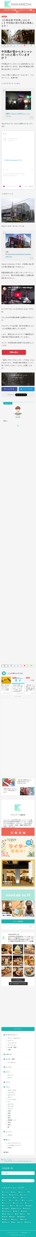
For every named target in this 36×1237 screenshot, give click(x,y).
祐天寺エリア (15, 1219)
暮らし (8, 1139)
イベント (11, 1040)
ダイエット (16, 1197)
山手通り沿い (25, 1211)
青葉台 (14, 1222)
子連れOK (16, 1211)
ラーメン (11, 1108)
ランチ (13, 1205)
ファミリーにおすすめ (28, 1200)
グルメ (8, 1087)
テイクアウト (25, 1197)
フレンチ (11, 1106)
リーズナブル (21, 1205)
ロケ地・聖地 (12, 1047)
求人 (30, 1214)
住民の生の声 (27, 1208)
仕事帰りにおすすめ (17, 1208)
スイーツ (11, 1075)
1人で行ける (6, 1192)
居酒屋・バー (12, 1120)
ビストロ (11, 1104)
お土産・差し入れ (14, 1194)
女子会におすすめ (7, 1211)
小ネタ (10, 1135)
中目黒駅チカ (30, 1205)
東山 (17, 1214)
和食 (9, 1113)
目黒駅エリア (6, 1219)
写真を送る (14, 352)
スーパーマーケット (14, 1143)
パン (9, 1101)
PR (29, 1192)
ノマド (18, 1200)
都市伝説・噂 (6, 1222)
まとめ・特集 (10, 1059)
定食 (9, 1115)
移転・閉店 (24, 1219)
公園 (9, 1049)
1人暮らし (14, 1192)
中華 (9, 1111)
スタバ (10, 1077)
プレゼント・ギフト (18, 1203)
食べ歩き (21, 1222)
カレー (10, 1097)
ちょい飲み (24, 1194)
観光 (7, 1152)
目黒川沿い (13, 1216)
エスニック (11, 1095)
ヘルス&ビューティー (15, 1145)
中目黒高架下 (6, 1208)
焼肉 (9, 1124)
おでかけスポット (12, 1035)
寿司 (9, 1118)
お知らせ (4, 16)
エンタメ (9, 1067)
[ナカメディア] (18, 6)
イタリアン (11, 1092)
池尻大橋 (5, 1216)
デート (12, 1200)
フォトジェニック (7, 1203)
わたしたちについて (13, 1232)
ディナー (5, 1200)
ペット (27, 1203)
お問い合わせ (24, 1232)
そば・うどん (12, 1090)
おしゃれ (5, 1194)
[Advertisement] (18, 450)
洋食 (9, 1122)
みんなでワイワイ (7, 1197)
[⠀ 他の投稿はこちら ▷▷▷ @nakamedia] (6, 949)
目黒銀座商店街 (22, 1216)
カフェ (8, 1072)
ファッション (12, 1045)
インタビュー (12, 1062)
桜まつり (24, 1214)
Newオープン (23, 1192)
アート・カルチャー (14, 1038)
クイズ (8, 1082)
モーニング (5, 1205)
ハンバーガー (12, 1099)
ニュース (9, 1131)
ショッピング (12, 1043)
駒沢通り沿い (29, 1222)
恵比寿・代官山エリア (8, 1214)
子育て (10, 1147)
